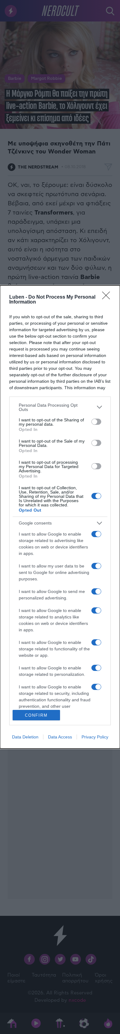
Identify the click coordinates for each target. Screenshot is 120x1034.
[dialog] (60, 517)
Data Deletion (25, 736)
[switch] (96, 422)
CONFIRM (36, 715)
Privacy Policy (95, 736)
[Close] (108, 297)
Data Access (60, 736)
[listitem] (60, 407)
